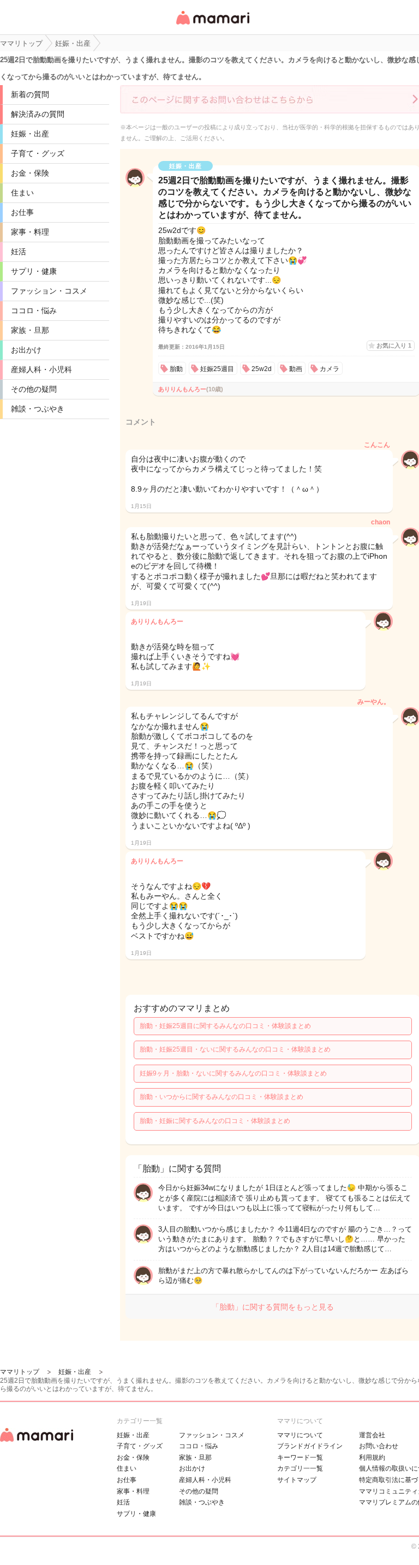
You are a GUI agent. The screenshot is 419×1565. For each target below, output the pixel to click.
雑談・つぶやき (37, 408)
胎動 (176, 369)
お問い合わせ (378, 1446)
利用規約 (372, 1457)
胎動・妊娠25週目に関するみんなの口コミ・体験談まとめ (225, 1026)
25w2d (262, 369)
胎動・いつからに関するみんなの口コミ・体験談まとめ (221, 1097)
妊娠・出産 (30, 133)
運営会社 (372, 1435)
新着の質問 (30, 94)
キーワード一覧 (300, 1457)
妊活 (18, 251)
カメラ (329, 369)
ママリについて (300, 1435)
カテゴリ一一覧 (300, 1468)
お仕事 (22, 212)
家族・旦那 (30, 330)
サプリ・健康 (34, 271)
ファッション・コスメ (49, 290)
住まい (22, 192)
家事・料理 (30, 232)
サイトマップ (296, 1480)
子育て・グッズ (37, 153)
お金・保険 (30, 173)
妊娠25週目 (217, 369)
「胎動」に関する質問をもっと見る (273, 1307)
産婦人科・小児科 (41, 369)
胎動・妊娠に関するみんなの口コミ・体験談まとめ (215, 1121)
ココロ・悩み (34, 310)
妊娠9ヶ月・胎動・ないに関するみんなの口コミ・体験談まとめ (233, 1073)
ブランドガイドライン (310, 1446)
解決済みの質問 (37, 114)
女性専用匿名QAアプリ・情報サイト (212, 25)
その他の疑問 (34, 389)
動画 (295, 369)
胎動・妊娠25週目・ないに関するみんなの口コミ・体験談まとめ (235, 1049)
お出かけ (26, 349)
